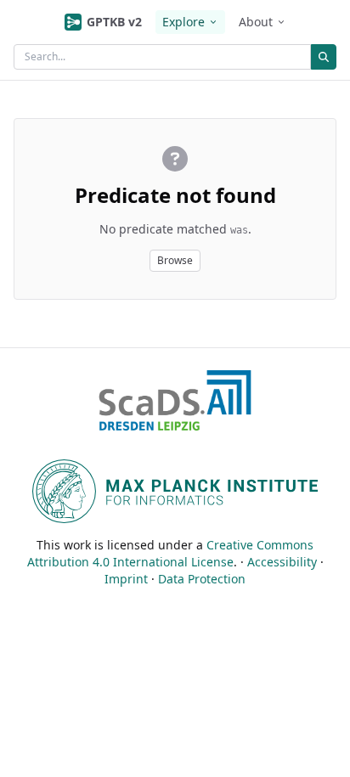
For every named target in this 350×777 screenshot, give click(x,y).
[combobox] (162, 57)
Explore (183, 22)
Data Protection (202, 579)
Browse (175, 260)
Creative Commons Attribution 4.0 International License (170, 553)
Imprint (126, 579)
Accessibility (282, 562)
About (256, 22)
